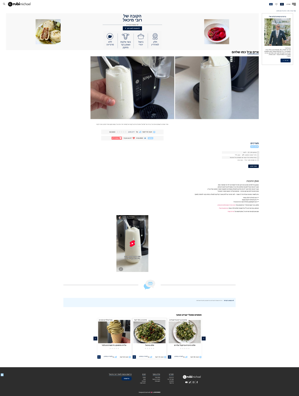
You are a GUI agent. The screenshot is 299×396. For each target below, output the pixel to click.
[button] (117, 138)
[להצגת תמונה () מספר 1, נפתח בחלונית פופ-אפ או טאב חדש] (217, 87)
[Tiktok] (190, 382)
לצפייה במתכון (178, 356)
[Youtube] (186, 382)
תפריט (288, 4)
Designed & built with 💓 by (149, 392)
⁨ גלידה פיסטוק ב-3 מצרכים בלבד (149, 345)
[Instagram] (193, 382)
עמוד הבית (293, 11)
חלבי (288, 11)
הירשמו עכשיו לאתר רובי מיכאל (120, 374)
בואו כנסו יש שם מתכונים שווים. (226, 205)
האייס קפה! (231, 211)
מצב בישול (254, 146)
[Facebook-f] (197, 382)
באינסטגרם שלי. (223, 208)
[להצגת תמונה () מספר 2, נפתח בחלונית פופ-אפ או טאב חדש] (132, 87)
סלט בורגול (184, 345)
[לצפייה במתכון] (169, 357)
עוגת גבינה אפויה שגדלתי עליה (114, 345)
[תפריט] (294, 4)
